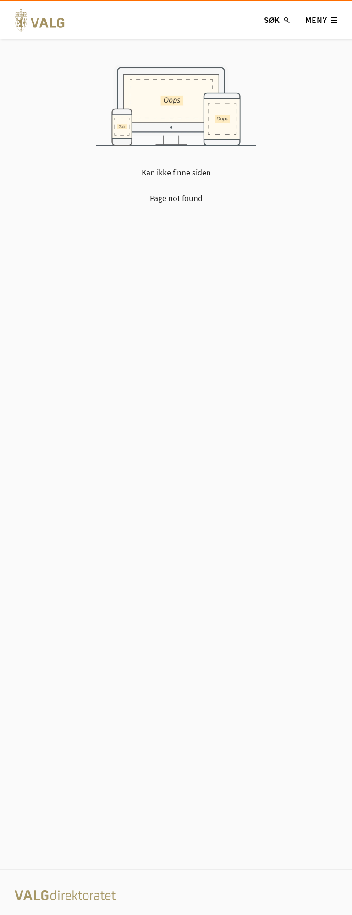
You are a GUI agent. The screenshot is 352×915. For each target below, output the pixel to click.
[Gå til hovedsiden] (45, 20)
